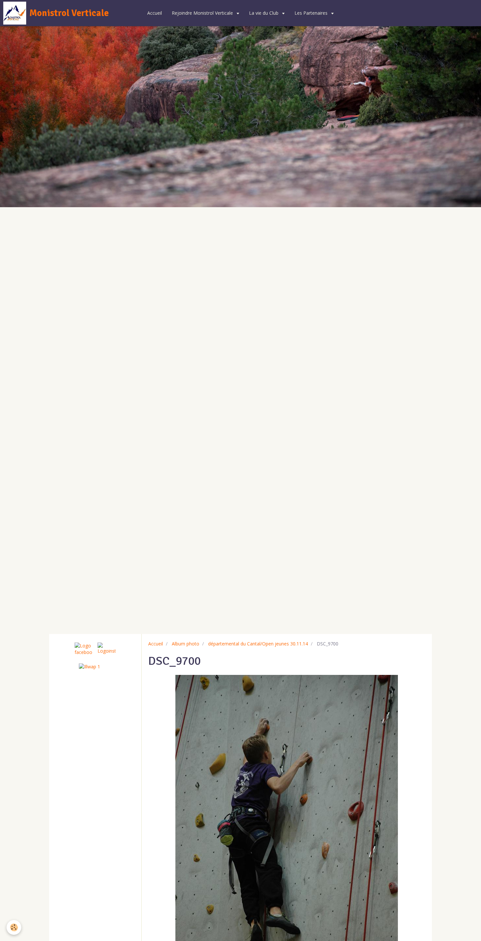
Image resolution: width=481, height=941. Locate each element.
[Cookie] (14, 927)
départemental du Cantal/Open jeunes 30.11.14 (258, 644)
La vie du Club (264, 13)
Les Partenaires (311, 13)
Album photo (185, 644)
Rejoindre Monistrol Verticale (203, 13)
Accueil (154, 13)
